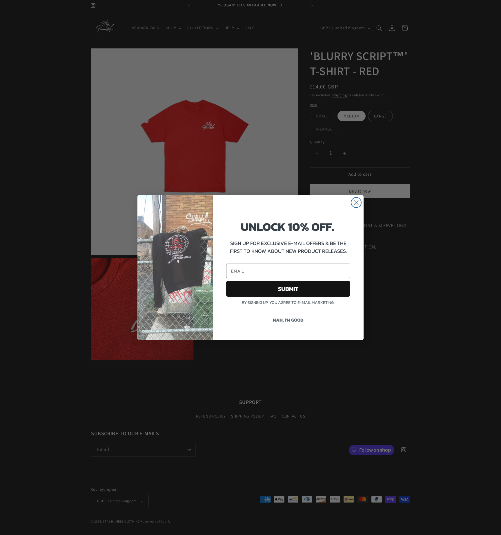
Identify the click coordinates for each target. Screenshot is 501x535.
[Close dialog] (356, 202)
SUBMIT (288, 288)
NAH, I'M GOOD (288, 319)
